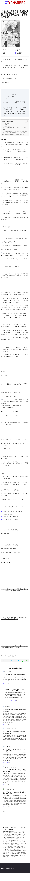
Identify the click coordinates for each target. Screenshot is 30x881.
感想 (13, 96)
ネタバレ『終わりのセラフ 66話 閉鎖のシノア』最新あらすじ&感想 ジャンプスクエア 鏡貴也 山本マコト (14, 133)
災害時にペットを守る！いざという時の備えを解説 (15, 690)
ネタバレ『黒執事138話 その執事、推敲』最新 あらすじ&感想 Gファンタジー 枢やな (14, 102)
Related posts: (12, 98)
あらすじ (14, 94)
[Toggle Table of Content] (25, 121)
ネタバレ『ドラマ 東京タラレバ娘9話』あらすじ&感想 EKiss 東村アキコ (14, 128)
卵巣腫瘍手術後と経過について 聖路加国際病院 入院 (14, 131)
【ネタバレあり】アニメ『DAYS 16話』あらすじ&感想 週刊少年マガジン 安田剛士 (14, 113)
